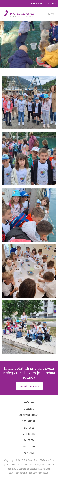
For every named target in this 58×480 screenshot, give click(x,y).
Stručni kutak (29, 415)
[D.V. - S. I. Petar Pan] (18, 14)
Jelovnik (29, 433)
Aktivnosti (29, 421)
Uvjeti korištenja (32, 464)
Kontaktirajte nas (29, 386)
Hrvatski (36, 3)
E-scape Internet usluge (37, 472)
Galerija (29, 440)
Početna (29, 402)
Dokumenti (29, 446)
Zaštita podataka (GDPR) (32, 468)
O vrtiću (29, 408)
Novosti (29, 427)
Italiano (50, 3)
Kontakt (29, 452)
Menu (52, 14)
